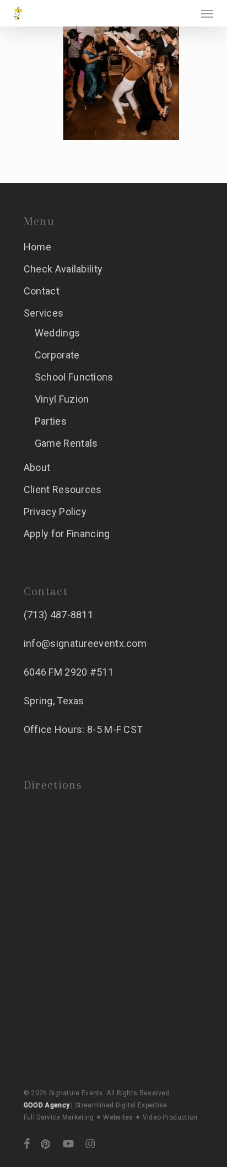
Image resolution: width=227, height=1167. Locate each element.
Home (37, 247)
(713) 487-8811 (58, 614)
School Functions (74, 377)
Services (43, 313)
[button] (207, 13)
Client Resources (63, 489)
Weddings (57, 333)
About (37, 467)
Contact (42, 291)
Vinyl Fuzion (62, 399)
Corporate (57, 355)
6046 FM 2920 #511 (69, 672)
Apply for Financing (67, 533)
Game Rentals (66, 443)
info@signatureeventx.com (85, 643)
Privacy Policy (55, 511)
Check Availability (63, 269)
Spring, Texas (54, 700)
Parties (51, 421)
